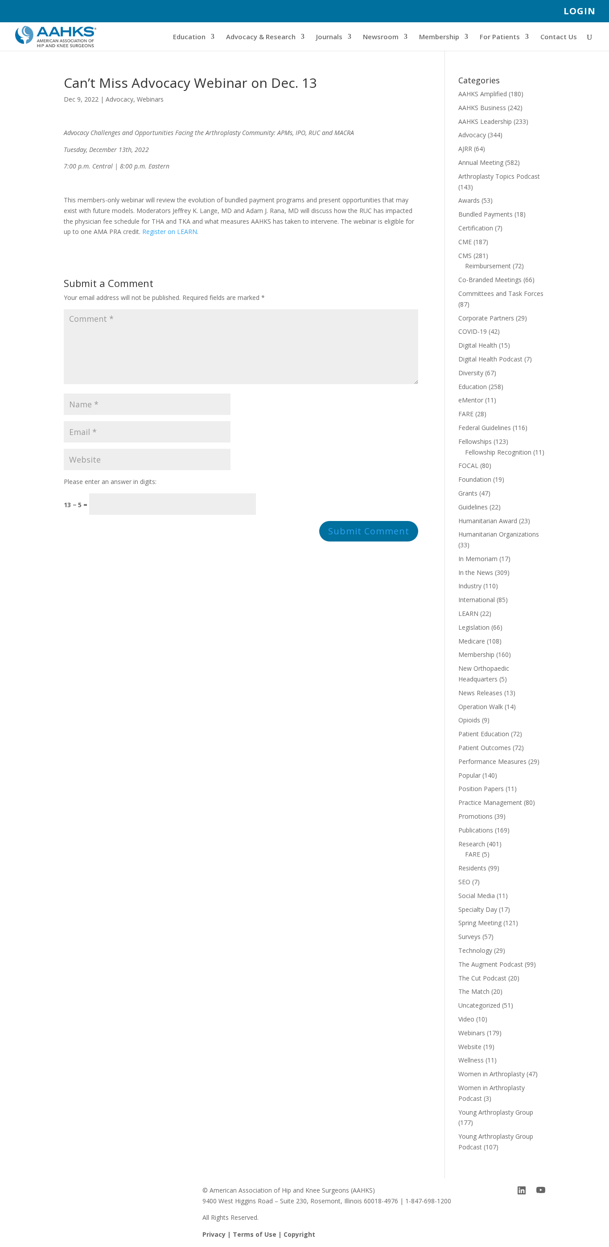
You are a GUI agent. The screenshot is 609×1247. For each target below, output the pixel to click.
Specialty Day (477, 909)
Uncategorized (479, 1005)
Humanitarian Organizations (498, 534)
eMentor (470, 400)
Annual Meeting (480, 162)
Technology (475, 950)
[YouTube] (540, 1190)
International (476, 599)
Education (189, 37)
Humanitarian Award (487, 521)
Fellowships (475, 441)
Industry (469, 586)
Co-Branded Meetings (490, 279)
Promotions (475, 816)
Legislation (474, 627)
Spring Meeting (480, 923)
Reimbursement (488, 266)
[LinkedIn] (522, 1190)
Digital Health (477, 345)
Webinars (150, 99)
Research (471, 844)
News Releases (480, 693)
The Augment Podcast (490, 964)
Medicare (471, 641)
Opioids (469, 720)
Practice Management (490, 802)
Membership (439, 37)
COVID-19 (472, 331)
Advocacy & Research (261, 37)
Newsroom (381, 37)
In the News (475, 572)
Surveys (469, 936)
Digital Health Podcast (490, 359)
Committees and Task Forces (500, 293)
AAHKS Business (482, 107)
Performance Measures (492, 761)
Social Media (476, 895)
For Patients (500, 37)
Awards (469, 200)
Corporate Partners (486, 318)
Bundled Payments (485, 214)
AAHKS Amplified (482, 94)
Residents (472, 868)
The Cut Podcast (482, 978)
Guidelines (473, 507)
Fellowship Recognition (498, 452)
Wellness (471, 1060)
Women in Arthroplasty (491, 1074)
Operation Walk (480, 706)
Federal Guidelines (484, 427)
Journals (329, 37)
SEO (464, 882)
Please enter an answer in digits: (110, 481)
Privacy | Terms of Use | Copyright (258, 1234)
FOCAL (468, 465)
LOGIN (580, 12)
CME (465, 242)
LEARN (468, 613)
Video (466, 1019)
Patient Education (483, 734)
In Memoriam (478, 558)
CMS (465, 255)
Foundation (474, 479)
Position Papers (481, 788)
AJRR (465, 148)
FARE (465, 414)
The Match (474, 991)
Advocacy (119, 99)
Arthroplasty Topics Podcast (499, 176)
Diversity (470, 373)
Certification (475, 228)
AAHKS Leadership (485, 121)
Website (469, 1046)
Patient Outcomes (484, 747)
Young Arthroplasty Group (495, 1112)
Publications (475, 830)
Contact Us (558, 37)
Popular (469, 775)
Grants (467, 493)
